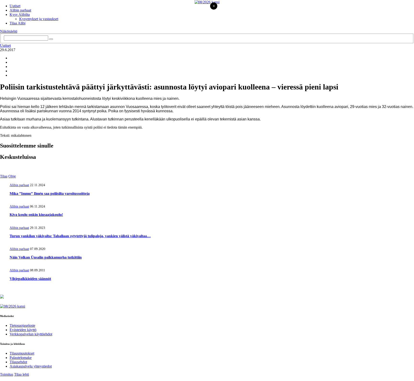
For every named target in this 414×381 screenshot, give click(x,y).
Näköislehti (8, 31)
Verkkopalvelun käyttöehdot (31, 334)
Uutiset (15, 6)
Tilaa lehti (21, 374)
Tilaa (3, 176)
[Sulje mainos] (214, 6)
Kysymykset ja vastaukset (38, 19)
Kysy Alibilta (20, 14)
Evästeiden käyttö (23, 330)
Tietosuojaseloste (22, 325)
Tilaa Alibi (17, 23)
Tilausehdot (18, 362)
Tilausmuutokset (22, 353)
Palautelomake (21, 358)
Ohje (12, 176)
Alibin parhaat (20, 10)
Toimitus (6, 374)
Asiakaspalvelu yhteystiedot (31, 366)
